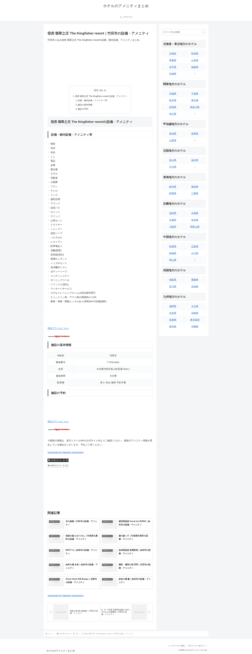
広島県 (194, 246)
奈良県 (194, 220)
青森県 (172, 60)
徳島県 (172, 279)
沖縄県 (194, 326)
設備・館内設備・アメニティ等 (92, 100)
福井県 (194, 160)
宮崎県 (194, 313)
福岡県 (172, 306)
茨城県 (172, 93)
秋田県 (194, 53)
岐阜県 (172, 186)
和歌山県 (195, 226)
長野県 (194, 133)
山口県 (194, 253)
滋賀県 (172, 213)
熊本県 (172, 326)
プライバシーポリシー (197, 646)
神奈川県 (195, 107)
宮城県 (172, 73)
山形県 (194, 60)
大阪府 (172, 226)
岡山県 (172, 260)
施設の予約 (83, 109)
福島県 (194, 67)
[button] (203, 32)
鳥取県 (172, 246)
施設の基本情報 (85, 104)
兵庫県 (194, 213)
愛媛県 (194, 279)
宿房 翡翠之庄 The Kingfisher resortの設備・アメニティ (101, 96)
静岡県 (172, 193)
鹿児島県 (195, 320)
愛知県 (194, 186)
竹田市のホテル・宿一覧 (59, 466)
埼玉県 (172, 114)
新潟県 (172, 133)
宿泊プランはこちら (58, 328)
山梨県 (172, 140)
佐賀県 (172, 313)
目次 (96, 90)
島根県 (172, 253)
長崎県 (172, 320)
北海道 (172, 53)
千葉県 (194, 93)
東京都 (194, 100)
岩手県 (172, 67)
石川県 (172, 167)
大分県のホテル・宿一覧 (59, 460)
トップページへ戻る (176, 646)
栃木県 (172, 100)
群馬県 (172, 107)
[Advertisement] (100, 63)
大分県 (194, 306)
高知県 (194, 286)
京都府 (172, 220)
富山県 (172, 160)
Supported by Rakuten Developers (66, 452)
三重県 (194, 193)
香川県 (172, 286)
